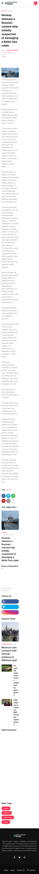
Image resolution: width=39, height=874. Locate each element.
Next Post (5, 590)
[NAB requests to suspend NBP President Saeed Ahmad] (7, 702)
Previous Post (7, 588)
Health (6, 808)
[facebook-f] (10, 601)
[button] (2, 3)
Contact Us (21, 870)
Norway (10, 11)
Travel (6, 822)
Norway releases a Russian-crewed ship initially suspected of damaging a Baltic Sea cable (10, 549)
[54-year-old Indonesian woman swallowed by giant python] (7, 668)
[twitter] (10, 607)
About (12, 870)
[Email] (8, 501)
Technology (8, 817)
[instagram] (10, 612)
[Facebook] (4, 496)
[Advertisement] (10, 765)
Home (4, 11)
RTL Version (31, 870)
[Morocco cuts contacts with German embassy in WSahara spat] (10, 631)
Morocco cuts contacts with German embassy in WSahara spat (9, 654)
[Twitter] (8, 496)
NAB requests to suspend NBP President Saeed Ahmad (16, 712)
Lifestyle (7, 813)
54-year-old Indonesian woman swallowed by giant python (16, 680)
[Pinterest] (4, 501)
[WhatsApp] (13, 496)
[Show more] (13, 501)
